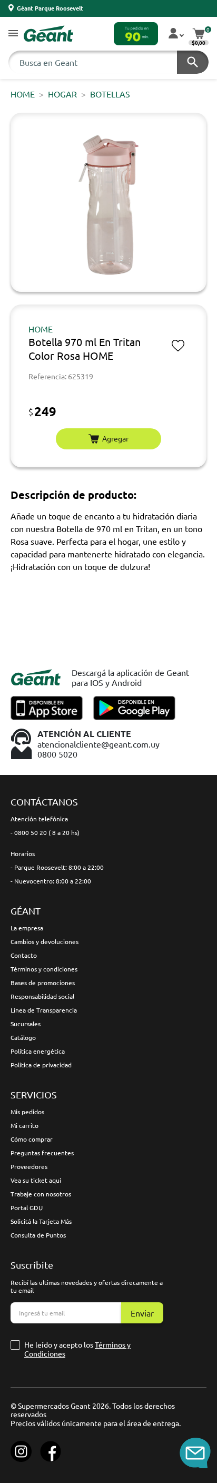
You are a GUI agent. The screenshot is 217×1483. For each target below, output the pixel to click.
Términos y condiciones (44, 969)
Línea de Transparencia (44, 1010)
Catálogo (23, 1037)
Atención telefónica (39, 819)
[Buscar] (193, 62)
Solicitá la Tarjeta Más (41, 1221)
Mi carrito (24, 1125)
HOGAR (62, 94)
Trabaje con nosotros (41, 1194)
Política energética (38, 1051)
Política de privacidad (41, 1065)
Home (23, 94)
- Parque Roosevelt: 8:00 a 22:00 (57, 867)
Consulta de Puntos (38, 1235)
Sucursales (26, 1023)
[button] (13, 34)
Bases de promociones (43, 982)
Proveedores (29, 1166)
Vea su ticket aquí (36, 1180)
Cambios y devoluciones (44, 941)
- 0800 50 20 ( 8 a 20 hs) (45, 832)
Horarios (23, 853)
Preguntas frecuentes (42, 1153)
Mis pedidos (27, 1111)
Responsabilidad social (42, 996)
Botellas (110, 94)
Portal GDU (27, 1207)
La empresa (27, 928)
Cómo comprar (32, 1139)
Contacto (24, 955)
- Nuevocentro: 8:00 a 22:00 (51, 881)
